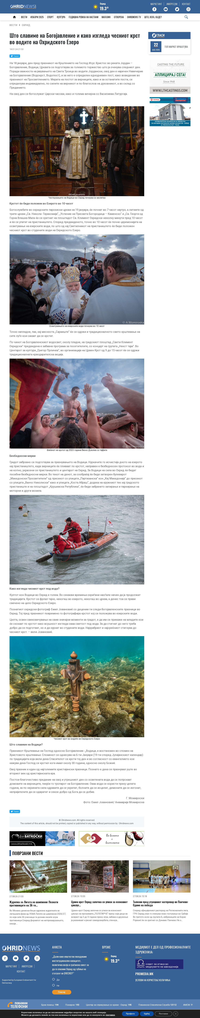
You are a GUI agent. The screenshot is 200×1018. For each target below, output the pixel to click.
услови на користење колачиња (152, 980)
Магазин (106, 17)
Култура (61, 17)
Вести (24, 17)
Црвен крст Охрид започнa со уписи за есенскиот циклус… (99, 903)
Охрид (26, 25)
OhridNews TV (134, 17)
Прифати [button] (130, 1013)
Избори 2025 (37, 17)
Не (57, 985)
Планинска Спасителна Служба (108, 1005)
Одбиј (147, 1013)
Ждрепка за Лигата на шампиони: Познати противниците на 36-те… (34, 903)
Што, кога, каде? (153, 17)
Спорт (50, 17)
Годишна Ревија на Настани (83, 17)
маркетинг (156, 4)
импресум (172, 4)
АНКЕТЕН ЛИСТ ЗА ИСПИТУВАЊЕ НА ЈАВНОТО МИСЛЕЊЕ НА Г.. (175, 46)
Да (57, 979)
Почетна (14, 17)
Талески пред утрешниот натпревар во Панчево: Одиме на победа (160, 903)
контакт (186, 4)
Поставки (163, 1013)
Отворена (119, 17)
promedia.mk (144, 973)
